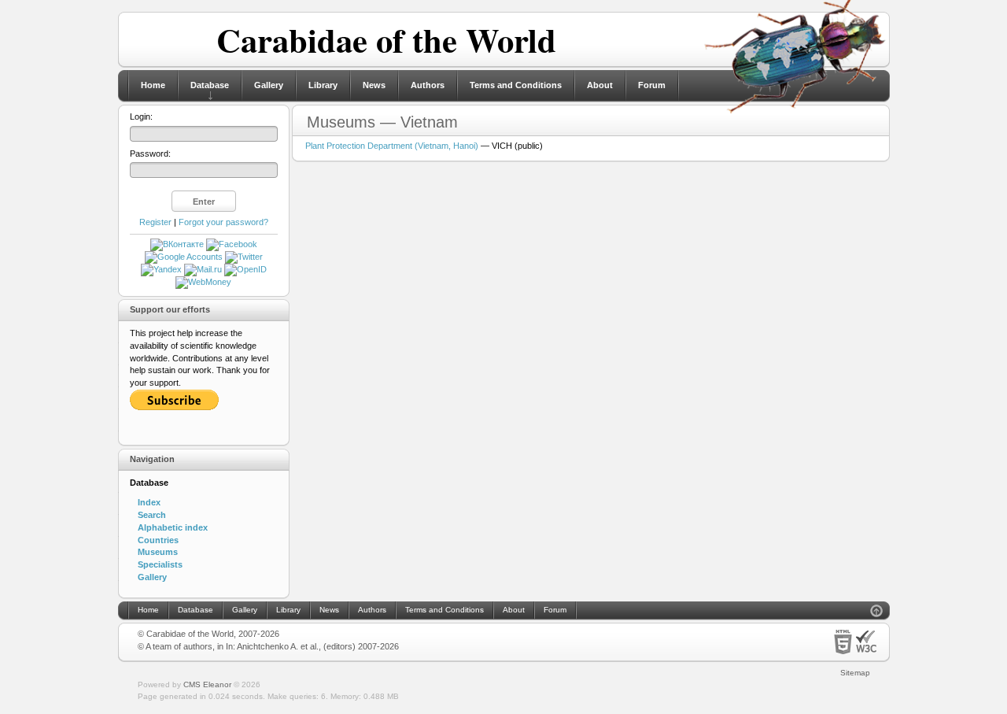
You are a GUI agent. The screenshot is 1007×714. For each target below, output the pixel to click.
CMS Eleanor (207, 684)
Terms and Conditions (516, 85)
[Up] (876, 613)
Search (152, 515)
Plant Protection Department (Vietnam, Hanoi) (391, 145)
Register (155, 222)
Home (153, 85)
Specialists (160, 564)
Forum (652, 85)
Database (209, 85)
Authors (427, 85)
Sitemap (855, 672)
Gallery (268, 85)
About (600, 85)
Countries (158, 540)
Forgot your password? (223, 222)
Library (323, 85)
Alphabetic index (173, 527)
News (374, 85)
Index (149, 502)
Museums (158, 552)
